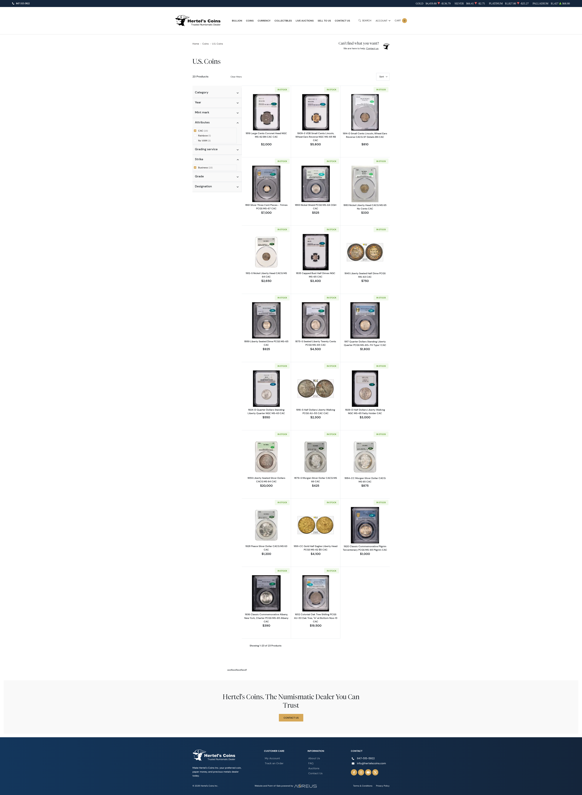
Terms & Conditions (362, 785)
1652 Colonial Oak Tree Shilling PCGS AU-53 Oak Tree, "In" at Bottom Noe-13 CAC (315, 618)
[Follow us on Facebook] (354, 772)
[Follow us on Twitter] (375, 772)
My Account (272, 758)
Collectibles (283, 20)
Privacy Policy (383, 785)
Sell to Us (324, 20)
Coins (250, 20)
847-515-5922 (23, 3)
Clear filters (236, 76)
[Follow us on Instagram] (361, 772)
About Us (314, 758)
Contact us (372, 48)
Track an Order (274, 763)
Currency (264, 20)
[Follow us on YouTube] (368, 772)
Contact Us (342, 20)
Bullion (237, 20)
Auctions (313, 768)
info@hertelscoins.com (371, 763)
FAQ (310, 763)
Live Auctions (305, 20)
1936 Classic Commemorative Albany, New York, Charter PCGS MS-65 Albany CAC (266, 618)
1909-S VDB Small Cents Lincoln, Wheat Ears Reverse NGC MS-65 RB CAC (315, 137)
